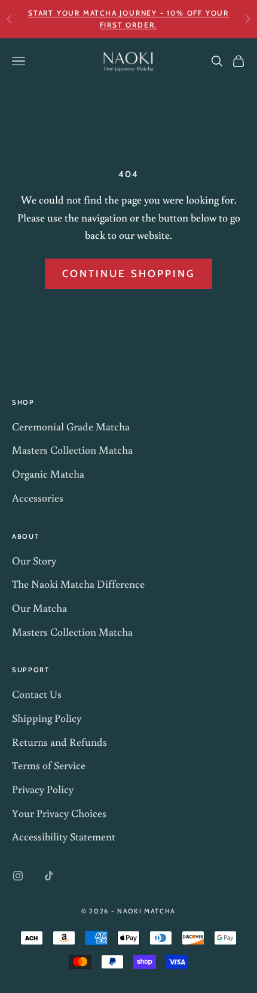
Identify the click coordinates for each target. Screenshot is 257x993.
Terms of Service (48, 765)
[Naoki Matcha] (128, 61)
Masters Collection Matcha (72, 449)
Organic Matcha (48, 473)
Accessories (37, 497)
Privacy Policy (43, 789)
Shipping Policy (46, 717)
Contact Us (37, 694)
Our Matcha (39, 607)
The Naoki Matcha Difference (78, 583)
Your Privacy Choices (59, 813)
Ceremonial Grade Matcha (71, 426)
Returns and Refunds (59, 741)
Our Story (34, 560)
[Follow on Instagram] (18, 876)
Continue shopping (128, 274)
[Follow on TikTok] (49, 876)
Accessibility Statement (63, 836)
